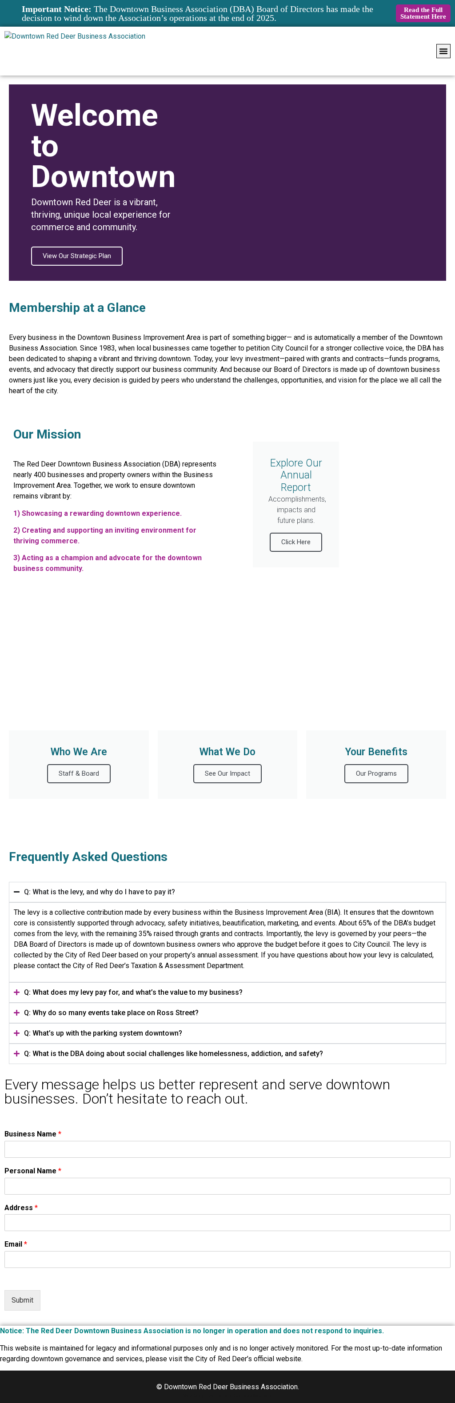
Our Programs (376, 773)
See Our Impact (227, 773)
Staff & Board (79, 773)
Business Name (32, 1134)
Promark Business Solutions (243, 1395)
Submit (22, 1300)
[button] (443, 51)
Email (15, 1244)
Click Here (296, 542)
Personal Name (32, 1171)
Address (21, 1208)
